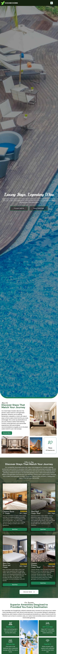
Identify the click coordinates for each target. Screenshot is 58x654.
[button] (51, 3)
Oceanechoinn (11, 3)
